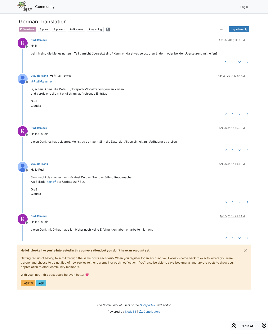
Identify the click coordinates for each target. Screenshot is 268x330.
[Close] (246, 250)
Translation (29, 29)
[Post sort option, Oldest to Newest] (221, 29)
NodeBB (130, 311)
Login (41, 282)
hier (49, 181)
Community (45, 6)
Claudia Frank (39, 75)
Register (28, 282)
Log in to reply (239, 29)
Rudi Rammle (39, 40)
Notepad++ (148, 305)
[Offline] (24, 78)
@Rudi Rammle (62, 75)
